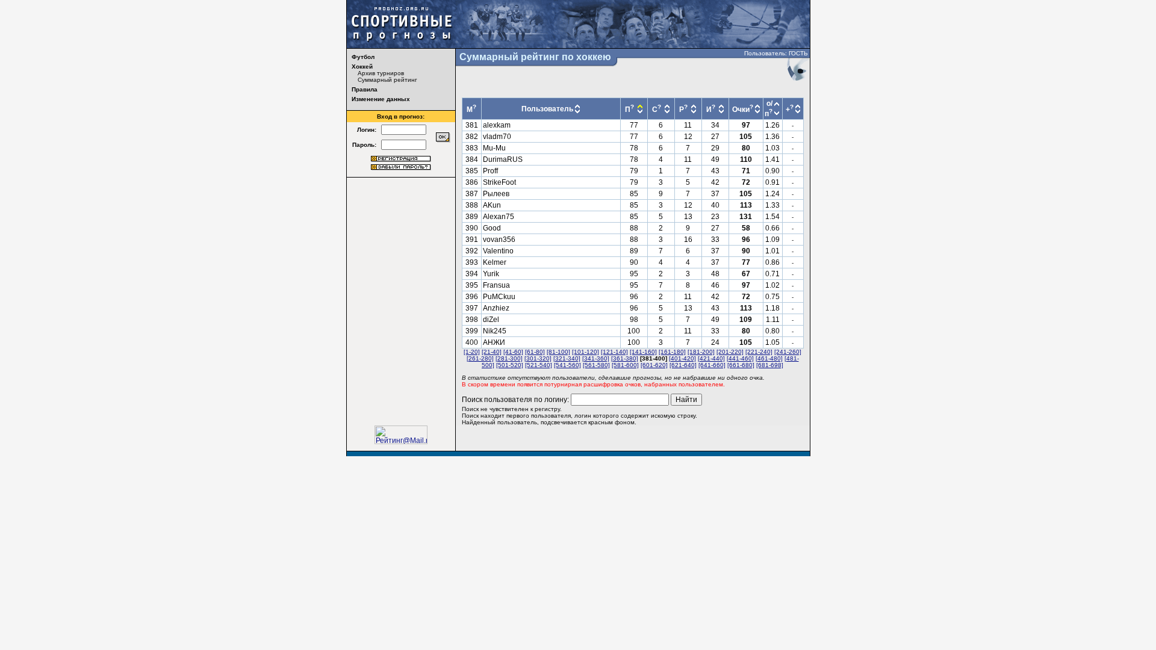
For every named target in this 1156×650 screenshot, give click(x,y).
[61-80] (535, 351)
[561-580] (596, 365)
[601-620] (654, 365)
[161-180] (672, 351)
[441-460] (740, 358)
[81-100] (558, 351)
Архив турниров (381, 73)
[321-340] (566, 358)
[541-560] (567, 365)
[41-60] (513, 351)
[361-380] (624, 358)
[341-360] (595, 358)
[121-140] (614, 351)
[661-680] (740, 365)
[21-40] (492, 351)
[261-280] (480, 358)
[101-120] (585, 351)
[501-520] (509, 365)
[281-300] (509, 358)
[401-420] (682, 358)
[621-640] (683, 365)
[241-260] (787, 351)
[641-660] (712, 365)
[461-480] (769, 358)
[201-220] (730, 351)
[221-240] (758, 351)
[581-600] (625, 365)
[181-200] (701, 351)
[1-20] (472, 351)
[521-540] (538, 365)
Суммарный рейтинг (387, 79)
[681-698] (769, 365)
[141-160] (643, 351)
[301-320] (538, 358)
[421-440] (711, 358)
